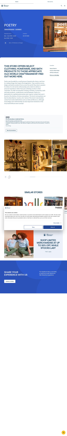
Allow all (53, 227)
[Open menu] (64, 5)
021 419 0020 (26, 36)
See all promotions (11, 130)
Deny (33, 227)
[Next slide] (9, 176)
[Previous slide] (5, 176)
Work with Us (50, 1)
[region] (33, 159)
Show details (56, 223)
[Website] (5, 43)
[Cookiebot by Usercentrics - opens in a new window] (56, 208)
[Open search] (61, 5)
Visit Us (16, 1)
